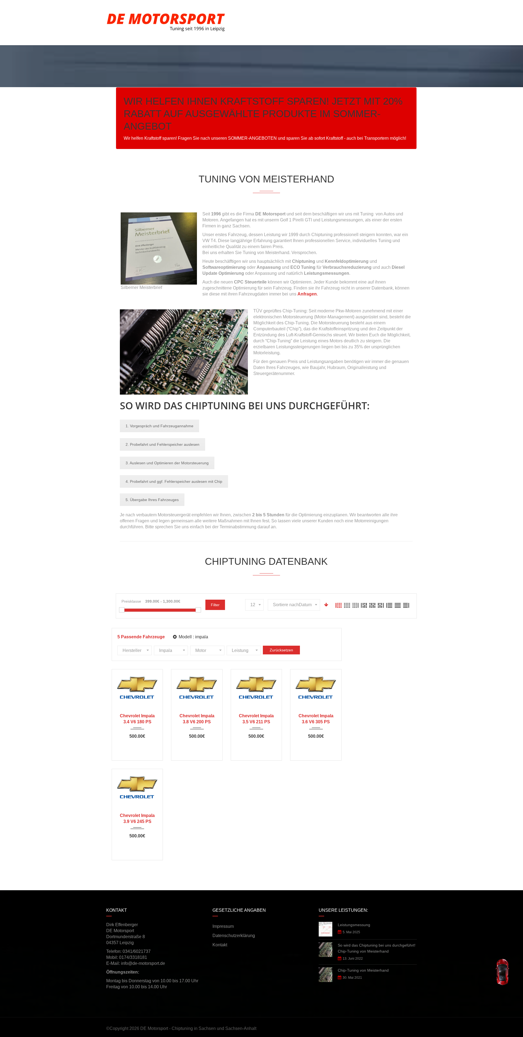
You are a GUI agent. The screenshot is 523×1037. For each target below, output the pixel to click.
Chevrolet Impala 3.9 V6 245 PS (137, 818)
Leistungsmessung (354, 925)
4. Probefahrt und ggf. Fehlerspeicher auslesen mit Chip (174, 481)
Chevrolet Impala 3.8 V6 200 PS (197, 718)
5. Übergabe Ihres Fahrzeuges (152, 500)
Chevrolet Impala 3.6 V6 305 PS (316, 718)
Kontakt (219, 945)
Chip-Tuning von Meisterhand (363, 970)
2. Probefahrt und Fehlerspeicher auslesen (162, 444)
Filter (215, 605)
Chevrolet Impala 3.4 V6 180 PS (137, 718)
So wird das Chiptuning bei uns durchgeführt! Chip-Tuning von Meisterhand (376, 948)
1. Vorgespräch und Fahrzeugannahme (159, 426)
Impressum (223, 926)
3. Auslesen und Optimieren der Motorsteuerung (167, 463)
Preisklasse (131, 601)
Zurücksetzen (281, 650)
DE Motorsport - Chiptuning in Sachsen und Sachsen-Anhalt (198, 1028)
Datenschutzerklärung (233, 935)
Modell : (193, 637)
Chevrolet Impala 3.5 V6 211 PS (256, 718)
